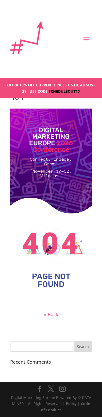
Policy (71, 403)
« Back (51, 314)
